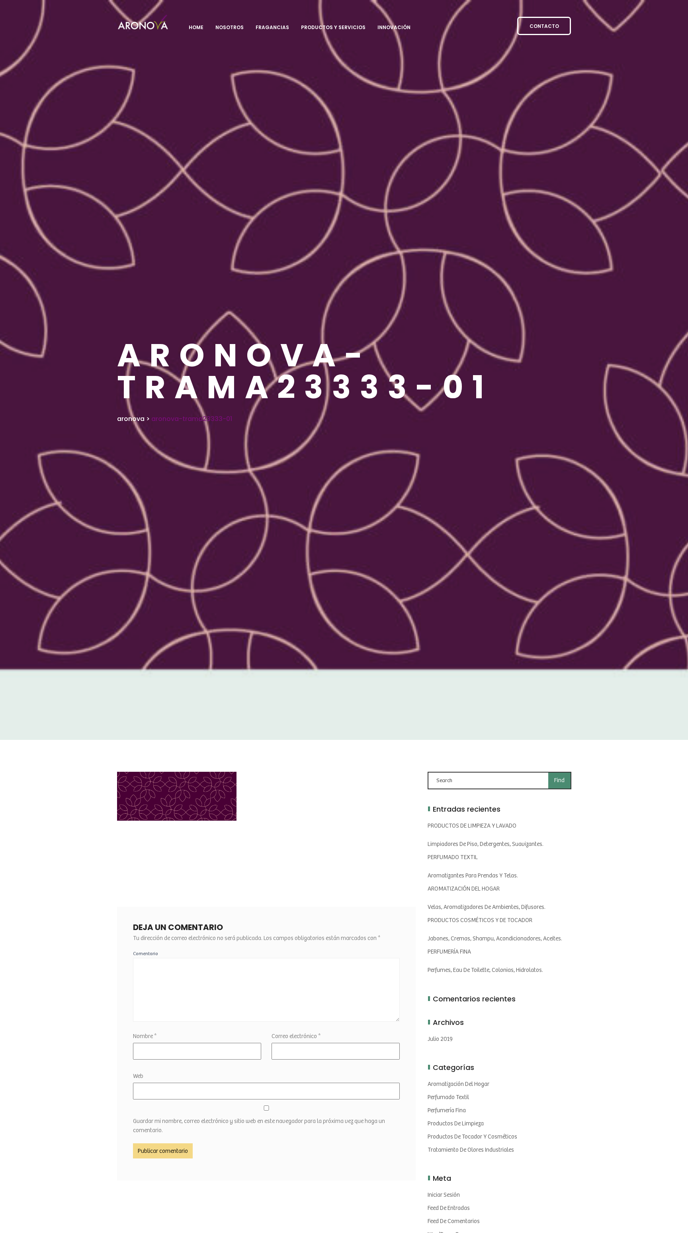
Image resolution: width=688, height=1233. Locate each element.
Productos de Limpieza (456, 1123)
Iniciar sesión (444, 1195)
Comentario (145, 953)
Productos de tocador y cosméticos (472, 1136)
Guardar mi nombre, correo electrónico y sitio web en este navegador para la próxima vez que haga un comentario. (259, 1126)
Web (138, 1076)
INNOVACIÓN (393, 27)
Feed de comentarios (454, 1221)
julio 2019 (440, 1039)
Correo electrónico (296, 1036)
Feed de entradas (449, 1208)
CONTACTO (544, 26)
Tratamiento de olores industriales (471, 1149)
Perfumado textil (448, 1097)
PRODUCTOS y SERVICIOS (333, 27)
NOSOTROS (229, 27)
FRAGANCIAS (272, 27)
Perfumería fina (447, 1110)
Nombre (144, 1036)
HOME (196, 27)
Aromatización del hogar (458, 1084)
